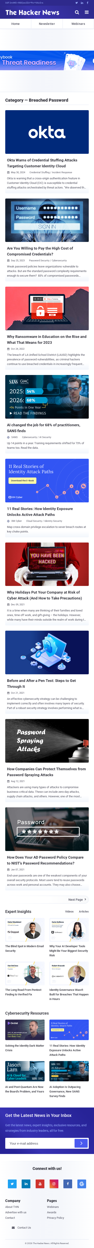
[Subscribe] (81, 1143)
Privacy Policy (55, 1217)
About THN (12, 1207)
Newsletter (47, 24)
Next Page (77, 899)
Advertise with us (15, 1212)
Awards (51, 1212)
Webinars (78, 24)
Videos (69, 911)
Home (15, 24)
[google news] (82, 1184)
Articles (84, 911)
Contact (10, 1217)
